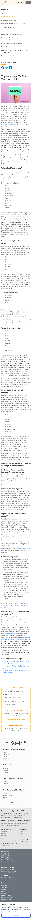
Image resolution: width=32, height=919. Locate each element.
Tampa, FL (4, 887)
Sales (4, 752)
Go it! (16, 916)
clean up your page (15, 154)
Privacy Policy (24, 841)
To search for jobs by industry (10, 31)
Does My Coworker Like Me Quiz (15, 701)
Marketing (6, 758)
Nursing (5, 768)
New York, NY (5, 891)
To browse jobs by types (8, 27)
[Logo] (4, 3)
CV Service (4, 862)
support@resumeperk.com (16, 719)
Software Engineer (8, 795)
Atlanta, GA (4, 889)
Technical (6, 793)
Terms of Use (24, 839)
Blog (21, 831)
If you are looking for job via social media (14, 24)
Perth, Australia (6, 899)
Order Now (20, 2)
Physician (6, 772)
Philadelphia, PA (6, 885)
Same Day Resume (7, 854)
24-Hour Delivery (6, 856)
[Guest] (28, 2)
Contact (3, 833)
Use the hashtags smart (8, 47)
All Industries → (16, 803)
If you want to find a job (8, 20)
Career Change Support (8, 872)
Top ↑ (3, 13)
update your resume (12, 634)
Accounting (6, 754)
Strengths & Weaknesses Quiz (14, 691)
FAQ (21, 833)
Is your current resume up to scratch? (12, 43)
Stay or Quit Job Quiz (11, 694)
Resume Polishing (7, 860)
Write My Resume (6, 858)
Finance (5, 756)
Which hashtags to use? (8, 16)
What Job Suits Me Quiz (12, 698)
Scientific (5, 770)
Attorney (5, 782)
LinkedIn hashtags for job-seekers (11, 34)
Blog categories (15, 725)
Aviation (5, 797)
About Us (4, 831)
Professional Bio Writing (8, 870)
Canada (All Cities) (7, 897)
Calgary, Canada (6, 895)
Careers (3, 835)
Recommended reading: (8, 56)
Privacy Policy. (11, 911)
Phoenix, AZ (5, 893)
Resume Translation (7, 877)
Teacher (5, 784)
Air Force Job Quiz (10, 704)
